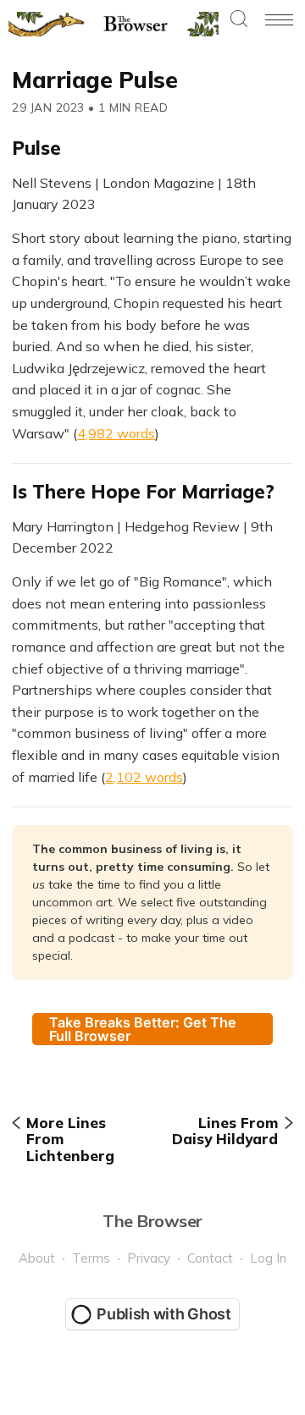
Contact (210, 1258)
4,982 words (116, 433)
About (37, 1258)
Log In (268, 1258)
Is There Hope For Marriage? (143, 492)
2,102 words (144, 776)
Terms (91, 1258)
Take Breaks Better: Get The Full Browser (142, 1029)
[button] (239, 19)
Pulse (36, 148)
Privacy (148, 1258)
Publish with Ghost (164, 1314)
